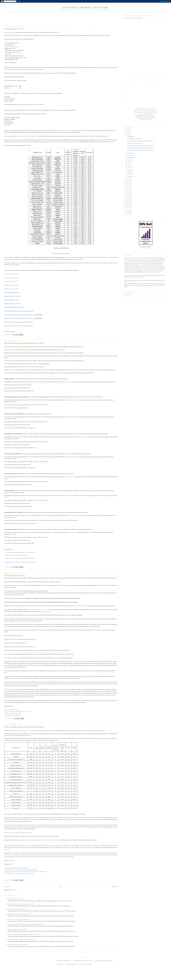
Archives (60, 964)
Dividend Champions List (104, 960)
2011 (127, 207)
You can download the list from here (61, 253)
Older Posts (115, 886)
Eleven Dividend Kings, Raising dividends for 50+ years (20, 315)
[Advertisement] (36, 18)
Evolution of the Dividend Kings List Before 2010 (18, 322)
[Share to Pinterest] (22, 335)
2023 (127, 179)
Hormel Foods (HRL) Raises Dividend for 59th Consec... (140, 150)
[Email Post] (13, 334)
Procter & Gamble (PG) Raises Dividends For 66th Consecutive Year (24, 934)
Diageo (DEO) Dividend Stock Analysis (17, 929)
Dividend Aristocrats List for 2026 (16, 899)
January (130, 176)
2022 (127, 181)
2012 (127, 204)
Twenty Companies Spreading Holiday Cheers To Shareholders (20, 552)
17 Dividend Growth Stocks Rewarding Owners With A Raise (19, 558)
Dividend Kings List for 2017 (12, 296)
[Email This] (16, 335)
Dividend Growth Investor (85, 7)
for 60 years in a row (46, 611)
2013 (127, 202)
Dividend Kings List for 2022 (11, 278)
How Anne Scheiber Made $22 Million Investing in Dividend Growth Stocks (26, 924)
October (130, 155)
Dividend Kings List (64, 960)
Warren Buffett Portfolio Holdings (79, 964)
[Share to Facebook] (21, 335)
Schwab (12, 658)
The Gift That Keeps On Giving (14, 575)
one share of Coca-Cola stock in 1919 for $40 (39, 609)
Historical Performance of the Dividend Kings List (18, 326)
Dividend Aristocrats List (146, 119)
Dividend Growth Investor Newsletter (133, 18)
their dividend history (68, 130)
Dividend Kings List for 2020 (11, 285)
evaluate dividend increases (26, 730)
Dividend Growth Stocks (145, 246)
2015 (127, 197)
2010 (127, 209)
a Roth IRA (15, 678)
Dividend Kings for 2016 (11, 300)
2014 (127, 200)
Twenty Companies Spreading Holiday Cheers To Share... (141, 145)
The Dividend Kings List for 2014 (14, 307)
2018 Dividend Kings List (11, 292)
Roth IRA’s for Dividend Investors (13, 715)
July (129, 162)
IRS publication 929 (53, 658)
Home (61, 886)
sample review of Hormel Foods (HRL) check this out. (20, 832)
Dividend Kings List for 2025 (13, 29)
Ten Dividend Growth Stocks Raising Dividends (16, 555)
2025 (127, 132)
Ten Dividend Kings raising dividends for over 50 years (20, 318)
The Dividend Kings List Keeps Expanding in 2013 (18, 311)
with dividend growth (79, 606)
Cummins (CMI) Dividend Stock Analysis (18, 944)
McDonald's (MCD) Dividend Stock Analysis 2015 (20, 914)
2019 (127, 188)
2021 (127, 184)
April (129, 169)
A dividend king (8, 32)
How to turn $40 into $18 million (13, 713)
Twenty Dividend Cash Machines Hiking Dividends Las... (141, 148)
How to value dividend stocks (145, 114)
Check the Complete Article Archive (145, 108)
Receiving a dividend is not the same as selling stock (20, 904)
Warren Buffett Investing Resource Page (145, 115)
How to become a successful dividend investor (145, 112)
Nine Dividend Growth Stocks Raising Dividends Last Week (23, 343)
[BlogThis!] (17, 335)
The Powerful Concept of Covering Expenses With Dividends (19, 873)
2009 (127, 211)
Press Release (12, 860)
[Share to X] (19, 335)
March (129, 171)
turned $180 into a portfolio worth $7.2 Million (49, 840)
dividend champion (74, 400)
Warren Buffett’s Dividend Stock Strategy (146, 117)
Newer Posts (7, 886)
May (129, 167)
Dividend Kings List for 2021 (11, 281)
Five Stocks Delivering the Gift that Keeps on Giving (17, 711)
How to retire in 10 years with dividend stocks (19, 919)
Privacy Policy (127, 294)
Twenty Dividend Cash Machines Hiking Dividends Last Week (20, 562)
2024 (127, 134)
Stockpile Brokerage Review (12, 710)
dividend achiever (68, 382)
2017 (127, 193)
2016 (127, 195)
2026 (127, 130)
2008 (127, 214)
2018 (127, 191)
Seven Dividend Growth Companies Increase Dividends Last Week (21, 869)
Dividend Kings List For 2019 (11, 289)
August (129, 160)
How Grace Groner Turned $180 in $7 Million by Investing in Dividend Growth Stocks (26, 871)
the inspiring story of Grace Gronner (26, 840)
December (130, 136)
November (130, 153)
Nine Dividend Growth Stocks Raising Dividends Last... (140, 141)
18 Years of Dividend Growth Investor (17, 909)
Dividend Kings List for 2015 (12, 303)
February (130, 174)
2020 (127, 186)
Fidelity (6, 658)
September (130, 157)
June (129, 164)
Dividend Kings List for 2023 (11, 274)
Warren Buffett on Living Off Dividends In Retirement (21, 939)
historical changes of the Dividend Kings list (26, 136)
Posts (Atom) (14, 890)
